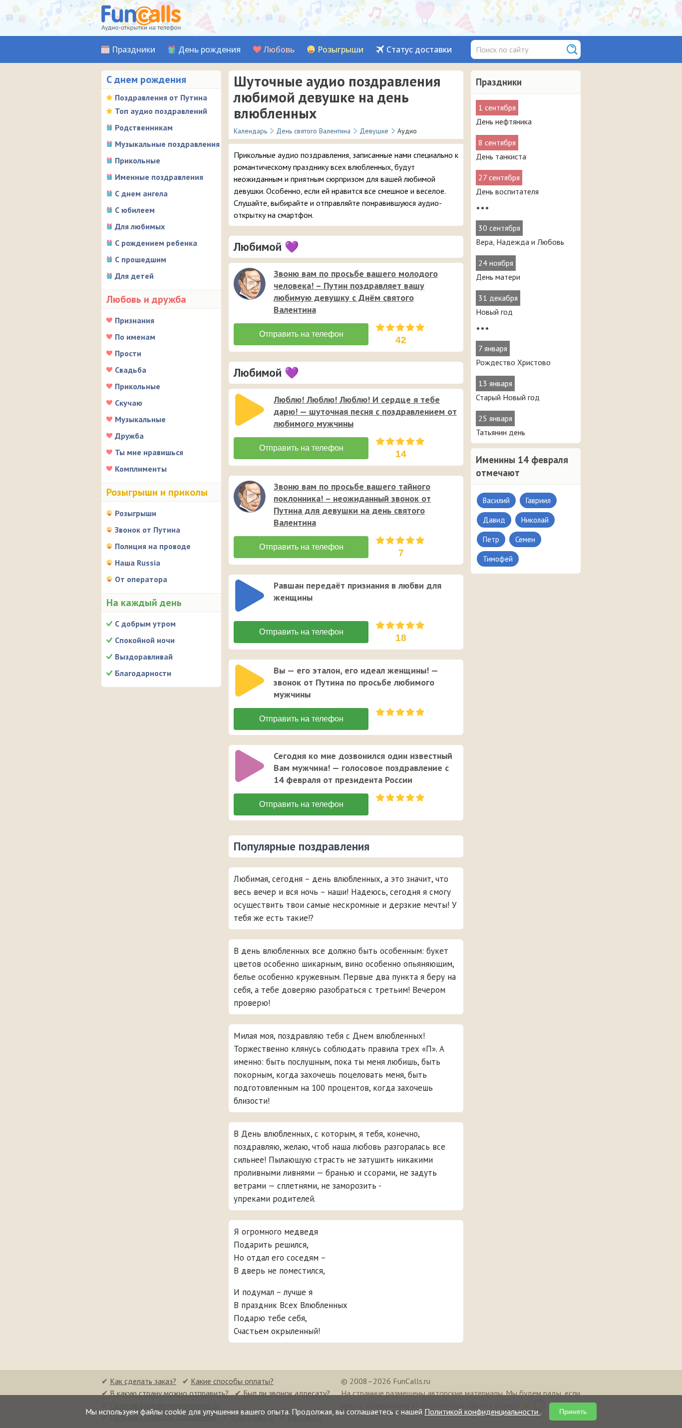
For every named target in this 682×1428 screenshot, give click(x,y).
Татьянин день (500, 432)
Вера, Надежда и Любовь (520, 242)
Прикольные (137, 160)
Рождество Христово (513, 362)
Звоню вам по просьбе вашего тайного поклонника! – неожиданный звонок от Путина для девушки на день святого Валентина (352, 504)
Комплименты (141, 469)
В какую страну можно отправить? (169, 1393)
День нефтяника (504, 121)
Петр (491, 539)
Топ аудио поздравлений (161, 111)
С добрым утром (145, 624)
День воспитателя (507, 191)
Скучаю (128, 403)
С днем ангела (141, 193)
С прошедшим (140, 259)
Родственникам (144, 127)
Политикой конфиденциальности (482, 1412)
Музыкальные (140, 419)
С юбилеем (135, 210)
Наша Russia (137, 563)
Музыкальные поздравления (167, 144)
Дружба (129, 436)
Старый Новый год (508, 397)
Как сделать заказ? (143, 1381)
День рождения (209, 49)
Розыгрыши (340, 49)
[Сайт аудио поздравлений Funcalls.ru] (141, 18)
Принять (573, 1412)
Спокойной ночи (145, 640)
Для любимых (140, 226)
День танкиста (501, 156)
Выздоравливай (144, 657)
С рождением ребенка (156, 243)
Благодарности (143, 673)
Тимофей (498, 559)
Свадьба (130, 370)
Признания (134, 320)
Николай (535, 520)
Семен (525, 539)
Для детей (134, 276)
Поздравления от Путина (161, 97)
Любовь (279, 49)
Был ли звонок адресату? (286, 1393)
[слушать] (250, 284)
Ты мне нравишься (149, 452)
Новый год (494, 312)
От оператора (141, 579)
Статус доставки (419, 49)
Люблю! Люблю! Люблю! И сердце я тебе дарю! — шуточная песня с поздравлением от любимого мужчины (365, 411)
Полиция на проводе (153, 546)
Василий (496, 500)
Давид (494, 520)
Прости (128, 353)
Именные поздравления (159, 177)
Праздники (133, 49)
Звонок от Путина (147, 530)
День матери (498, 277)
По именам (135, 337)
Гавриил (538, 500)
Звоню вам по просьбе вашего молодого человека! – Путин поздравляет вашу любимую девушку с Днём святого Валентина (356, 291)
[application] (251, 285)
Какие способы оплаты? (232, 1381)
